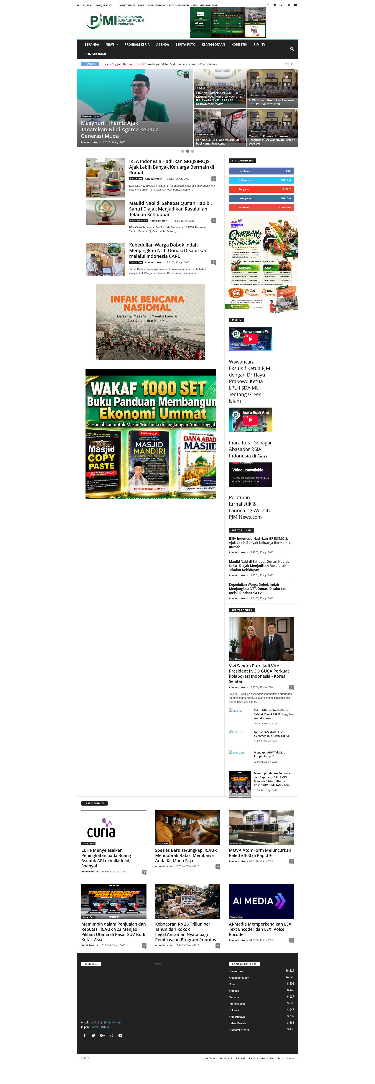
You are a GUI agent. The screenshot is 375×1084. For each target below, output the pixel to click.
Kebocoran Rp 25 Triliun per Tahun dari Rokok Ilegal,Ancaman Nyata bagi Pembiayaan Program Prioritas (185, 932)
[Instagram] (288, 5)
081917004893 (99, 1027)
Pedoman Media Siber (183, 5)
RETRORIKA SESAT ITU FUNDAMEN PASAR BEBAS (271, 733)
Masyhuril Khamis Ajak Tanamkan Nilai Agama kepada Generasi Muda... (148, 64)
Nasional (234, 997)
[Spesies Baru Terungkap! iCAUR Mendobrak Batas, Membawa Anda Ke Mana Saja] (187, 827)
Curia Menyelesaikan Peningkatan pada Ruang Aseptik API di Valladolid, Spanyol (106, 858)
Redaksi (161, 5)
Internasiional (237, 1003)
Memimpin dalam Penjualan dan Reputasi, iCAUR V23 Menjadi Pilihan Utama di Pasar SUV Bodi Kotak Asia (273, 779)
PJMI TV (259, 44)
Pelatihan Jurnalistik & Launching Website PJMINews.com (250, 507)
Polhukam (235, 1010)
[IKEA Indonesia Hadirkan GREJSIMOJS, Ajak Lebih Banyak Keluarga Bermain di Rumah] (105, 177)
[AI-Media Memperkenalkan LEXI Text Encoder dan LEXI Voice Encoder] (261, 901)
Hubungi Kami (208, 5)
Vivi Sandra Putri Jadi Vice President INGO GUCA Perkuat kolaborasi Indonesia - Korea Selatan (259, 673)
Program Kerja (137, 44)
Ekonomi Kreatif (205, 95)
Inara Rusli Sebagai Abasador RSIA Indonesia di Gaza (250, 449)
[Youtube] (295, 5)
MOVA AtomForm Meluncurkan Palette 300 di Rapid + (260, 852)
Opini (232, 984)
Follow (286, 180)
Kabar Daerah (237, 1023)
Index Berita (127, 5)
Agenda (162, 44)
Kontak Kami (95, 54)
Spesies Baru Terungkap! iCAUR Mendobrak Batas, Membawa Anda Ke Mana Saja (186, 855)
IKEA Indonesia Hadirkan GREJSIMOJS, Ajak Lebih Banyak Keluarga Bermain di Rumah (171, 167)
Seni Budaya (203, 130)
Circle (287, 189)
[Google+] (281, 5)
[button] (292, 49)
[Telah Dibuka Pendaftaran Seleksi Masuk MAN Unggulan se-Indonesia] (240, 716)
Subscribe (284, 207)
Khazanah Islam (90, 116)
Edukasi (234, 990)
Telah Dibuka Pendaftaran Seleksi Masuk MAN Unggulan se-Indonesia (274, 714)
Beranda (92, 44)
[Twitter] (275, 5)
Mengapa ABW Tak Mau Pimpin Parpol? (269, 754)
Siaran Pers (136, 178)
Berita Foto (185, 44)
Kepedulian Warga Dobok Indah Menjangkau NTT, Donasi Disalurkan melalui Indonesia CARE (168, 250)
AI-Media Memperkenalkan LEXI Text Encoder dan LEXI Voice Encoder (261, 929)
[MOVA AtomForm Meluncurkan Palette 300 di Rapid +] (261, 827)
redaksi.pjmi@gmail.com (105, 1022)
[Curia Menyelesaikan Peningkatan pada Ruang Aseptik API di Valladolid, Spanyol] (113, 827)
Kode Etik (239, 44)
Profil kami (146, 5)
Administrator (89, 142)
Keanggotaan (213, 44)
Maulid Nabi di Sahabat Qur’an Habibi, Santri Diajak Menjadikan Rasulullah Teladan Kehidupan (170, 208)
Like (288, 171)
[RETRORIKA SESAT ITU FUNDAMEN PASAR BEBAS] (240, 738)
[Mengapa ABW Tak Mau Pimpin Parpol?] (240, 758)
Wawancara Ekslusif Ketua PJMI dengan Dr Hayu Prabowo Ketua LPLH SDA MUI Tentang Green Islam (250, 381)
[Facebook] (268, 5)
